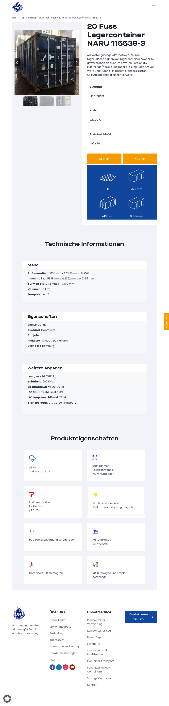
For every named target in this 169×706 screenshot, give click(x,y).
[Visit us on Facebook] (53, 667)
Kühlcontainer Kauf (99, 631)
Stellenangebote (60, 627)
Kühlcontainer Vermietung (96, 622)
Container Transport (100, 661)
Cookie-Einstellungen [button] (63, 653)
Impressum (57, 640)
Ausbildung (57, 633)
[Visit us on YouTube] (72, 667)
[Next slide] (76, 62)
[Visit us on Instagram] (66, 667)
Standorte (93, 644)
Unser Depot (95, 637)
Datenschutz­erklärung (64, 646)
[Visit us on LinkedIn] (59, 667)
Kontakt (92, 685)
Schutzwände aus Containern (98, 669)
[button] (30, 101)
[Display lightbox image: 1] (47, 62)
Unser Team (57, 620)
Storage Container (99, 678)
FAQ (52, 660)
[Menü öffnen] (153, 7)
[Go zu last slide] (17, 62)
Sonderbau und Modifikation (97, 652)
